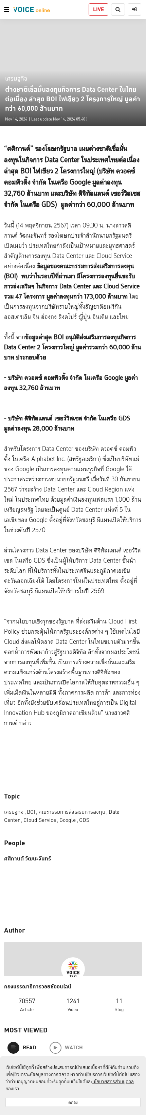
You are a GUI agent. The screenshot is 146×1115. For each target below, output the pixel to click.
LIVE (98, 9)
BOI (32, 812)
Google (68, 820)
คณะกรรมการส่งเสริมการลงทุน (73, 812)
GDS (84, 820)
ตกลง (73, 1102)
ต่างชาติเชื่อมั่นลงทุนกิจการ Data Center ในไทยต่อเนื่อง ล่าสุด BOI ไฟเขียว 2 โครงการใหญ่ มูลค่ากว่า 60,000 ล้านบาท (72, 99)
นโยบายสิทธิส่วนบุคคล (113, 1081)
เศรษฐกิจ (16, 78)
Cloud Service (40, 820)
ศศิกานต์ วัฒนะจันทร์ (27, 859)
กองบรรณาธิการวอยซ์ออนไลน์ (37, 987)
